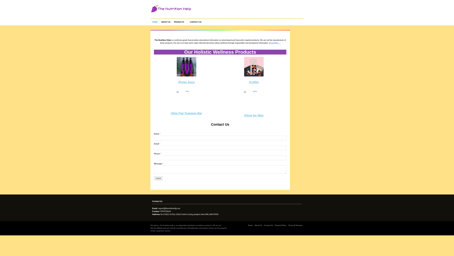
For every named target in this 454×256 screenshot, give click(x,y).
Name (157, 134)
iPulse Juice (186, 82)
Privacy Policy (280, 225)
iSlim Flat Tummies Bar (186, 113)
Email (157, 144)
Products (179, 22)
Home (155, 22)
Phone (157, 154)
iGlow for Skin (254, 115)
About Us (165, 22)
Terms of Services (295, 225)
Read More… (274, 43)
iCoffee (254, 82)
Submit (158, 178)
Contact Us (195, 22)
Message (158, 163)
